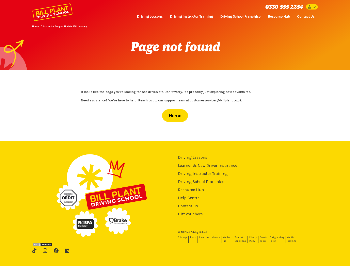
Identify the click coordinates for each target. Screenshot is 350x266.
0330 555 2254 (284, 6)
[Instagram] (45, 250)
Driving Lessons (150, 16)
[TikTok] (34, 250)
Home (35, 26)
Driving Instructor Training (191, 16)
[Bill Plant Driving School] (52, 11)
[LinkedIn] (67, 250)
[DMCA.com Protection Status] (42, 245)
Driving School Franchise (240, 16)
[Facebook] (56, 250)
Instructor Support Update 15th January (65, 26)
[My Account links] (312, 7)
